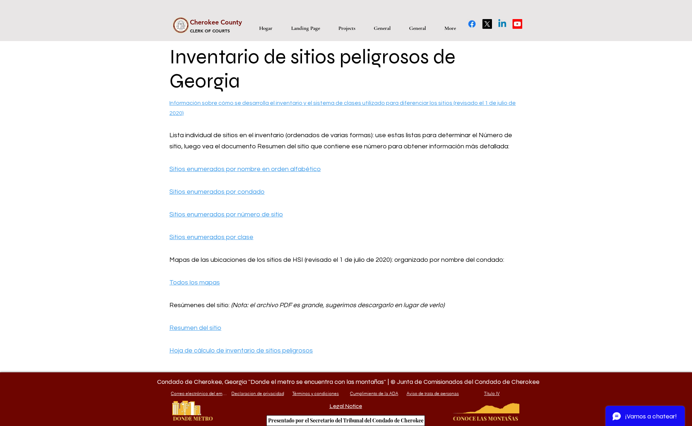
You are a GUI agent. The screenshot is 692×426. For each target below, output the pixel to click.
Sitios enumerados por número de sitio (226, 214)
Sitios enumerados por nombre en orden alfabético (245, 169)
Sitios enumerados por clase (211, 237)
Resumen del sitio (195, 327)
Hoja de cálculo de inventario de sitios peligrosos (241, 350)
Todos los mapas (194, 282)
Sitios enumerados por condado (217, 191)
